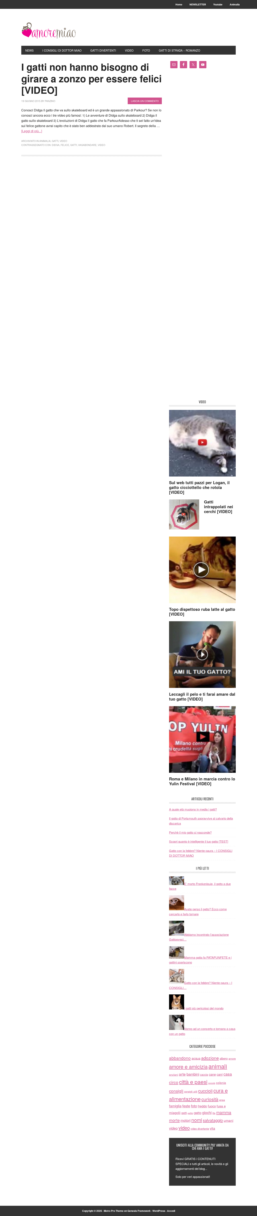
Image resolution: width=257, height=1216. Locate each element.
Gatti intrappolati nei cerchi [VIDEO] (218, 506)
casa (227, 1074)
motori (186, 1120)
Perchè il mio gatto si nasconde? (190, 832)
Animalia (45, 141)
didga (55, 145)
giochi (207, 1112)
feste (186, 1105)
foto (194, 1105)
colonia (221, 1082)
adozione (210, 1058)
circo (173, 1082)
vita (212, 1128)
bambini (193, 1074)
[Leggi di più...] (31, 131)
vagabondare (87, 145)
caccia (204, 1074)
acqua (196, 1058)
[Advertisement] (202, 235)
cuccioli (205, 1091)
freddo (202, 1106)
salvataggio (213, 1120)
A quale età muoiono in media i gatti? (193, 809)
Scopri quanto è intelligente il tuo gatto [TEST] (198, 841)
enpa (222, 1100)
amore (232, 1058)
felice (65, 145)
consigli (176, 1091)
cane (212, 1074)
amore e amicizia (188, 1066)
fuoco (212, 1106)
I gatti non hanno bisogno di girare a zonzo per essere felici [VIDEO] (91, 78)
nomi (196, 1119)
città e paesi (193, 1082)
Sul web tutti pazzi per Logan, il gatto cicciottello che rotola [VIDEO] (199, 487)
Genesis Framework (139, 1211)
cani (220, 1074)
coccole (211, 1083)
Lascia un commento (145, 101)
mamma (223, 1112)
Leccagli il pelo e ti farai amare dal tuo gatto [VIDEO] (202, 696)
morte (174, 1120)
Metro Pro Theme (113, 1211)
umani (228, 1120)
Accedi (171, 1211)
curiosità (209, 1099)
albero (224, 1058)
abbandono (180, 1058)
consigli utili (190, 1091)
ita (213, 1113)
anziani (173, 1074)
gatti (55, 141)
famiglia (175, 1105)
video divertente (200, 1128)
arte (182, 1074)
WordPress (158, 1211)
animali (217, 1066)
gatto (197, 1112)
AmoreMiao (48, 30)
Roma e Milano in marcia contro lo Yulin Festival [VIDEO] (202, 781)
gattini (190, 1113)
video (63, 141)
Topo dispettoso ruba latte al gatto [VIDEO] (202, 611)
